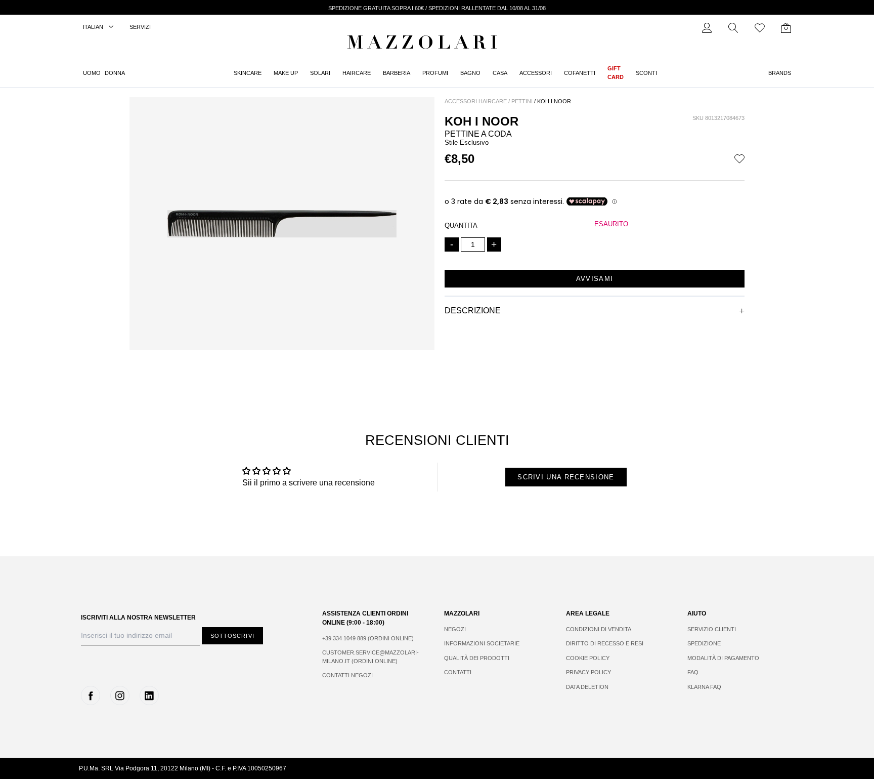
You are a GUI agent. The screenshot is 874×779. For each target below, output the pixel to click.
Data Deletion (587, 687)
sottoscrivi (232, 636)
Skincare (247, 73)
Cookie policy (587, 658)
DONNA (115, 73)
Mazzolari (424, 44)
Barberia (396, 73)
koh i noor (554, 101)
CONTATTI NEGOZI (347, 675)
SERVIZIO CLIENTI (711, 629)
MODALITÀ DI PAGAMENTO (723, 658)
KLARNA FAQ (704, 687)
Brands (779, 73)
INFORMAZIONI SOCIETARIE (481, 643)
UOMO (92, 73)
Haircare (356, 73)
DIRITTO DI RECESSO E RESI (604, 643)
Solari (320, 73)
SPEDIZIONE (704, 643)
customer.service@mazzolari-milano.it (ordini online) (370, 656)
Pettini (522, 101)
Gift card (615, 72)
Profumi (435, 73)
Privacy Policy (588, 672)
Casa (500, 73)
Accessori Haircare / (477, 101)
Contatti (457, 672)
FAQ (692, 672)
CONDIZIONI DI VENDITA (598, 629)
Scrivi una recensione (565, 477)
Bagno (470, 73)
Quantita (461, 225)
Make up (286, 73)
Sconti (646, 73)
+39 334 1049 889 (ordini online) (368, 638)
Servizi (140, 27)
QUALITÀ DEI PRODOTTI (476, 658)
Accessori (535, 73)
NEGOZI (455, 629)
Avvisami (594, 278)
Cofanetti (579, 73)
